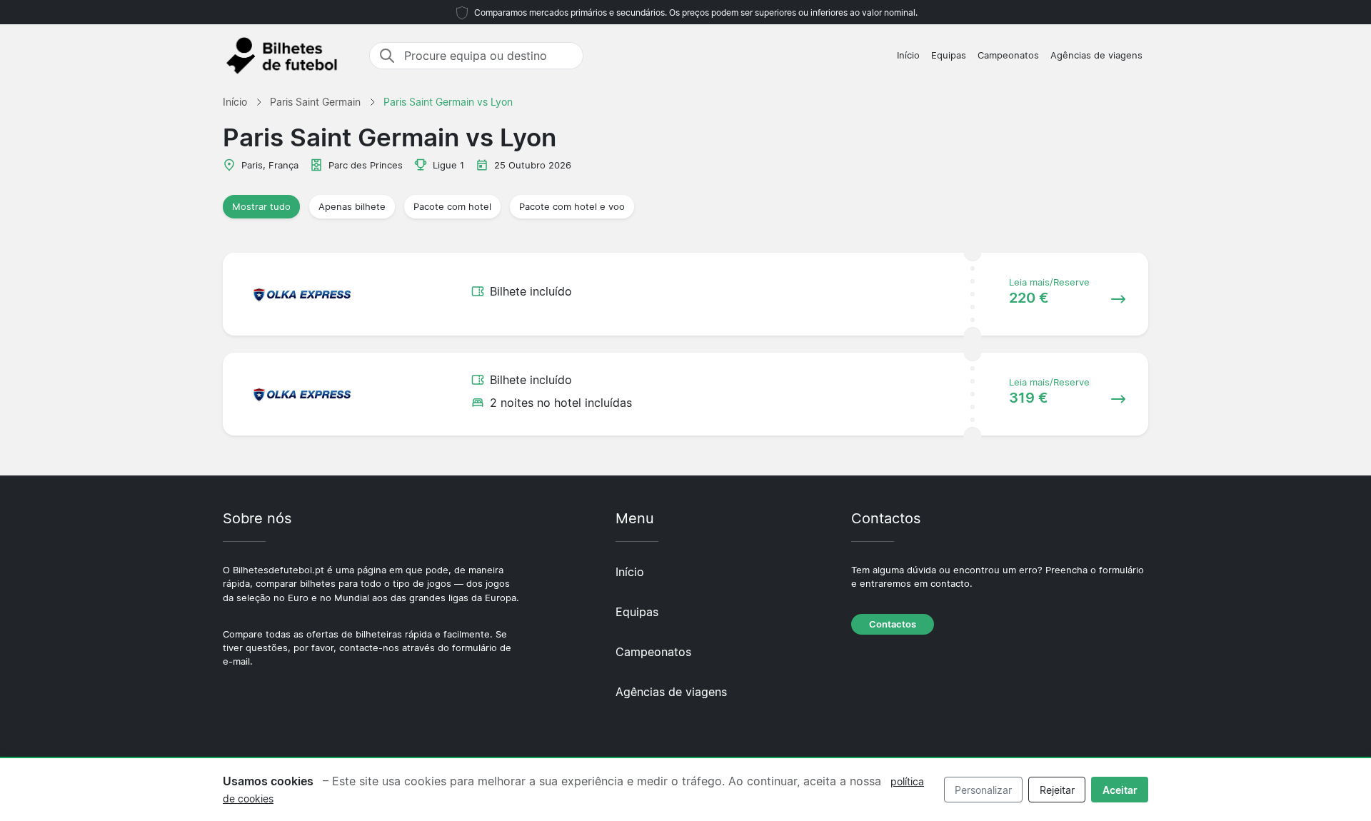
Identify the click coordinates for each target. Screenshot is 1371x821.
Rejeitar (1057, 790)
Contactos (892, 624)
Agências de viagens (1096, 55)
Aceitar (1120, 790)
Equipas (948, 55)
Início (908, 55)
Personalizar (983, 790)
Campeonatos (1008, 55)
